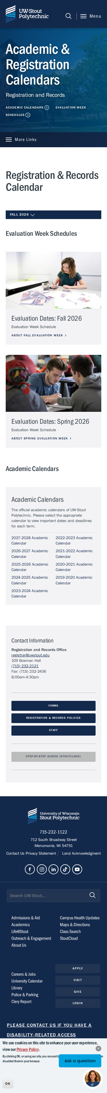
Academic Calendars (24, 107)
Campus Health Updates (80, 917)
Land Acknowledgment (80, 853)
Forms (54, 705)
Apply (77, 968)
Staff (53, 730)
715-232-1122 (53, 832)
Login (78, 1003)
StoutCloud (69, 938)
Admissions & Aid (25, 917)
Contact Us (16, 853)
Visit (78, 980)
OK (8, 1083)
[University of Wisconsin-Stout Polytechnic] (53, 817)
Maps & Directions (75, 924)
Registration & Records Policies (53, 718)
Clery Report (21, 1001)
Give (77, 992)
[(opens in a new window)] (30, 869)
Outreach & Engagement (31, 938)
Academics (20, 924)
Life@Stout (19, 931)
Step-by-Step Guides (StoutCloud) (53, 756)
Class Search (70, 931)
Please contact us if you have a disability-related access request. (49, 1035)
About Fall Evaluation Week (37, 335)
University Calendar (27, 981)
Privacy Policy (28, 1049)
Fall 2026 (20, 214)
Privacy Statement (41, 853)
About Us (18, 945)
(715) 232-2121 (25, 666)
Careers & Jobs (23, 974)
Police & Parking (24, 994)
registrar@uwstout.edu (30, 655)
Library (16, 987)
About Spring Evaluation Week (39, 438)
